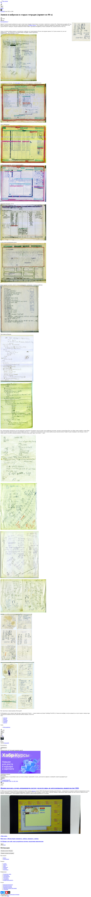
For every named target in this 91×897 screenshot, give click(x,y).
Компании (5, 867)
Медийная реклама (7, 885)
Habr (8, 895)
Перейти (2, 778)
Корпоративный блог (8, 884)
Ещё (5, 844)
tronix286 (3, 11)
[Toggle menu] (1, 1)
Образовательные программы (10, 888)
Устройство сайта (7, 874)
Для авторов (6, 875)
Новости (5, 864)
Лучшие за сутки (4, 850)
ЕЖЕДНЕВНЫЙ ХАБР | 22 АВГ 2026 (9, 781)
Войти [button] (2, 8)
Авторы (5, 868)
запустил (34, 791)
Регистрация (6, 859)
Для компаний (6, 876)
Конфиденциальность (8, 880)
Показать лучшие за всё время (7, 853)
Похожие (10, 850)
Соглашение (6, 879)
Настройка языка (4, 894)
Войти (4, 857)
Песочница (5, 869)
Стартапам (5, 889)
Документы (5, 877)
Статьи (4, 863)
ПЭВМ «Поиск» (32, 25)
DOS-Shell (17, 83)
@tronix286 (6, 743)
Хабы (4, 866)
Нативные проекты (7, 887)
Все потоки (5, 1)
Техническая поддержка (13, 894)
